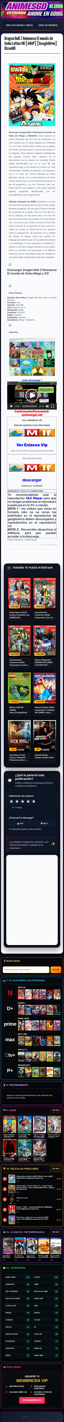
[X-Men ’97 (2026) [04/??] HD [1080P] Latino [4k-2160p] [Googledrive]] (28, 1010)
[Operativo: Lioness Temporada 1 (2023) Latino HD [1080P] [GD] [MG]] (42, 1072)
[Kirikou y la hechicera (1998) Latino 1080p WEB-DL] (50, 1025)
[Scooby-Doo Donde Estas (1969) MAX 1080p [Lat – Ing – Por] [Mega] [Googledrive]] (57, 1041)
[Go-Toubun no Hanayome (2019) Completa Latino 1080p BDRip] (28, 994)
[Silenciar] (47, 406)
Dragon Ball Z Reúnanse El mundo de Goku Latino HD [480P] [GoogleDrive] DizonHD (30, 44)
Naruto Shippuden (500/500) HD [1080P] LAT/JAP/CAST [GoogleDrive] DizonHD (44, 662)
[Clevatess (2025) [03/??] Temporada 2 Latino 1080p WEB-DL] (35, 994)
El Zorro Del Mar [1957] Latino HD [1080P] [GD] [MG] (55, 1257)
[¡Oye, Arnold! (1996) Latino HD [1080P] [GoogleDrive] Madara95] (28, 1072)
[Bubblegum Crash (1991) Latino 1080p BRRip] (50, 994)
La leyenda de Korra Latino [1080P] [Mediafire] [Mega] (25, 1159)
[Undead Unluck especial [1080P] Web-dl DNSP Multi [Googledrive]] (35, 1010)
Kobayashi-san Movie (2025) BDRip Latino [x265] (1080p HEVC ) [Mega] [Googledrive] (34, 1177)
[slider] (29, 406)
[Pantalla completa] (52, 406)
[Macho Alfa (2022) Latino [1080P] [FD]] (57, 1072)
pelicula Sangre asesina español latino (44, 756)
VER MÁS (55, 1110)
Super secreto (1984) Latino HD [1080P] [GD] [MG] (32, 1257)
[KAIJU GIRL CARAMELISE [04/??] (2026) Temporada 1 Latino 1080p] (42, 994)
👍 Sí (20, 823)
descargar (32, 480)
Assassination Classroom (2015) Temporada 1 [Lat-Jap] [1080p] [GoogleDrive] (44, 615)
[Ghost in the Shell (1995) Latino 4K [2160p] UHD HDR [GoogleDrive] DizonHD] (42, 1041)
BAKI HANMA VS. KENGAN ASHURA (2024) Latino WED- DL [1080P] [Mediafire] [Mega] (39, 1161)
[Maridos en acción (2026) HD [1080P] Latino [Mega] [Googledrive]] (28, 1041)
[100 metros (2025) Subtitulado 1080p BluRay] (21, 994)
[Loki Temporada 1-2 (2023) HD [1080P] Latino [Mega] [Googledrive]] (57, 1010)
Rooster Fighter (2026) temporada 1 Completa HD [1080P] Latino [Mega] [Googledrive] (44, 710)
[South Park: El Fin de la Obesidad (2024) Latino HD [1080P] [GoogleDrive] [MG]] (50, 1072)
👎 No (44, 823)
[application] (32, 395)
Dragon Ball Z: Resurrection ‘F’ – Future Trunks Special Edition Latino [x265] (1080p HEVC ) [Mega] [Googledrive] (35, 1187)
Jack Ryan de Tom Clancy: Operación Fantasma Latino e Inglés (18, 757)
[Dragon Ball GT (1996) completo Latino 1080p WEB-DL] (21, 1025)
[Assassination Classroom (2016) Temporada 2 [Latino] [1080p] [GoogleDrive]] (21, 1041)
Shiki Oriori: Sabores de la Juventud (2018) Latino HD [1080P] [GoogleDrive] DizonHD (32, 1218)
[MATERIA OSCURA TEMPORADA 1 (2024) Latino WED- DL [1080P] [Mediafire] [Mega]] (21, 1056)
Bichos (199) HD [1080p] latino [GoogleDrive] (18, 709)
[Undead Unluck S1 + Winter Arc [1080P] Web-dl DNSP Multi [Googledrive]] (42, 1010)
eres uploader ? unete (19, 25)
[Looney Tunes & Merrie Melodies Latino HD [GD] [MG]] (50, 1041)
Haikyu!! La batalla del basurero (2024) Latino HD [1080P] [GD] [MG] (39, 1137)
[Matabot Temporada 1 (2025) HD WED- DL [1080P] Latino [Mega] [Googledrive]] (35, 1056)
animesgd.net (32, 10)
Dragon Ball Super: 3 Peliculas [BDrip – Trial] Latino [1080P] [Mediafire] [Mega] (9, 1138)
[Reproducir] (11, 406)
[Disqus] (32, 899)
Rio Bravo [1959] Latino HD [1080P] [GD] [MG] (43, 1257)
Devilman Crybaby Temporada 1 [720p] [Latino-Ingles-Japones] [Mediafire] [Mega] (9, 1161)
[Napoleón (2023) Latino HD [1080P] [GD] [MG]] (57, 1056)
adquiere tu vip (22, 1198)
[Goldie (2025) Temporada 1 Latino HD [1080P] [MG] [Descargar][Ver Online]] (50, 1056)
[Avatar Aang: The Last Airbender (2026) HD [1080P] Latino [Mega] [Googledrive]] (21, 1072)
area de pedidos (48, 25)
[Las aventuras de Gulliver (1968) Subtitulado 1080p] (57, 994)
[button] (32, 395)
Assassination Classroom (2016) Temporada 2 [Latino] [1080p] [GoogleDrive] (19, 662)
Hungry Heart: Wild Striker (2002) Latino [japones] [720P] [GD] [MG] (24, 1137)
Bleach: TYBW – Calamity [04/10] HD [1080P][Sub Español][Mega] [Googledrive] (34, 1208)
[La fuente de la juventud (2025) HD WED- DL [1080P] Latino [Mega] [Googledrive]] (28, 1056)
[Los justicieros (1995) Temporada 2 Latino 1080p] (35, 1025)
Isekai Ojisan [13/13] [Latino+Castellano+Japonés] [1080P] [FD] (19, 615)
